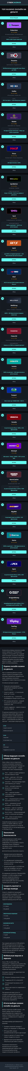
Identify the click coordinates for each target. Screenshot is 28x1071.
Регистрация (14, 17)
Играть (14, 43)
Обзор (14, 47)
